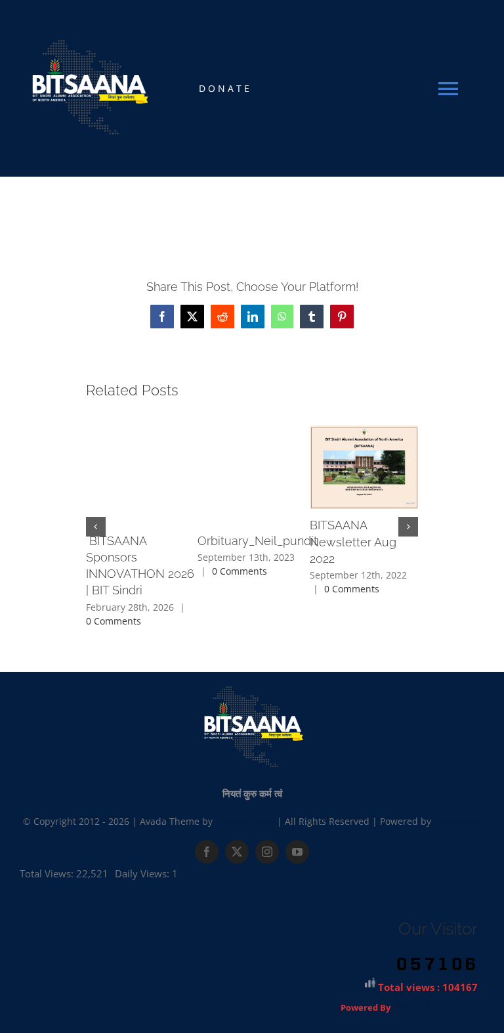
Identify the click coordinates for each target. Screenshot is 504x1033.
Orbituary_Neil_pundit (258, 541)
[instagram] (267, 852)
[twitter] (237, 852)
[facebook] (207, 852)
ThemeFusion (244, 821)
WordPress (457, 821)
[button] (96, 527)
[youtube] (297, 852)
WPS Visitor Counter (435, 1007)
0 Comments (113, 621)
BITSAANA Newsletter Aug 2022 (353, 541)
